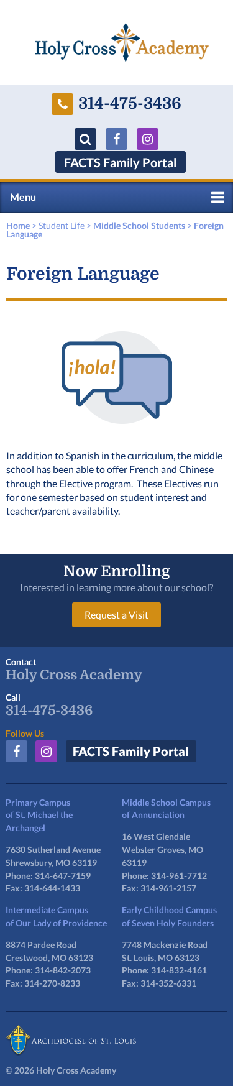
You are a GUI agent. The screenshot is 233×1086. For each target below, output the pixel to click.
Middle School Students (139, 225)
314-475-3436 (129, 103)
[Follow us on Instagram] (147, 139)
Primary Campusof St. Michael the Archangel (39, 815)
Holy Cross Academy (74, 675)
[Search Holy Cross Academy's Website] (85, 139)
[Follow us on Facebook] (116, 139)
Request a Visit (116, 614)
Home (18, 225)
